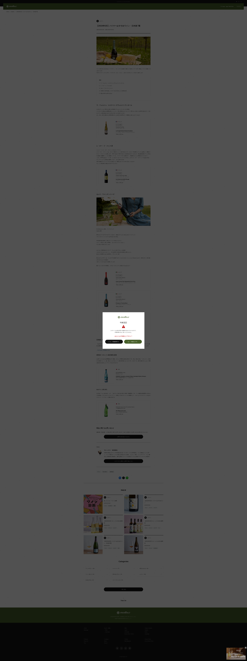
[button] (133, 342)
